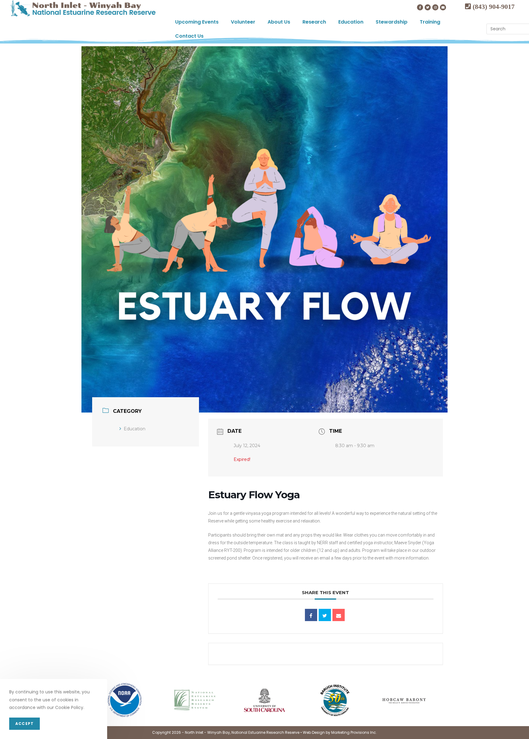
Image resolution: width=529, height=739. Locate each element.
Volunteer (243, 21)
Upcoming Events (197, 21)
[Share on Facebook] (311, 615)
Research (314, 21)
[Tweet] (325, 615)
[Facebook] (420, 7)
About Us (279, 21)
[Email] (338, 615)
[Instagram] (435, 7)
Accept (24, 723)
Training (430, 21)
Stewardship (391, 21)
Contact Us (189, 36)
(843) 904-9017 (493, 6)
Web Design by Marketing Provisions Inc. (340, 732)
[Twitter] (428, 7)
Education (350, 21)
